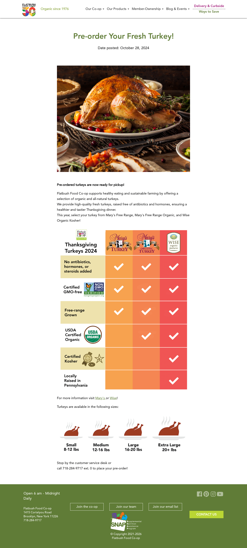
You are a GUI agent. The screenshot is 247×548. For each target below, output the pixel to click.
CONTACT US (206, 514)
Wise (113, 398)
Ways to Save (209, 11)
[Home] (29, 9)
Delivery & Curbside (209, 6)
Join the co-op (87, 506)
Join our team (126, 506)
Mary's (100, 398)
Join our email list (165, 506)
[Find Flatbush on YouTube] (220, 495)
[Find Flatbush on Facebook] (199, 495)
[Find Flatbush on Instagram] (213, 495)
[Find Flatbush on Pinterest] (206, 495)
